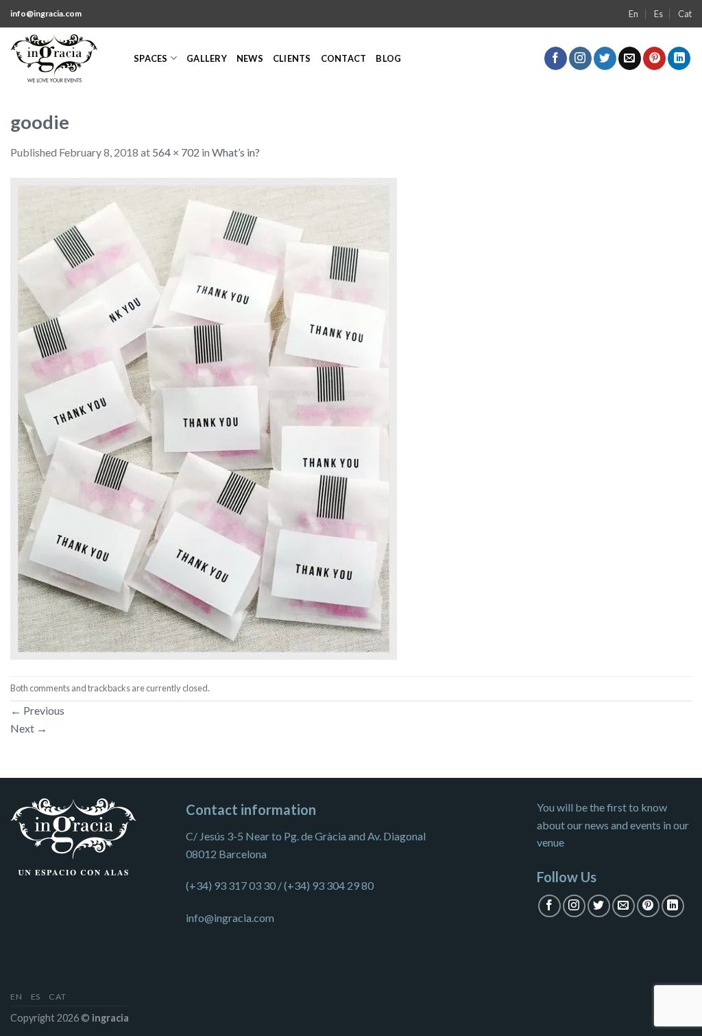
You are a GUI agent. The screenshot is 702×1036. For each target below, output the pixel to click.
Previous (37, 710)
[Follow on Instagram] (580, 58)
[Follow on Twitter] (605, 58)
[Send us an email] (629, 58)
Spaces (151, 58)
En (633, 13)
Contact (344, 58)
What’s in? (236, 152)
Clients (292, 58)
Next (28, 728)
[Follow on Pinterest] (654, 58)
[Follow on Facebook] (555, 58)
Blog (388, 58)
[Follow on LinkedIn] (679, 58)
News (250, 58)
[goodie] (203, 417)
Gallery (206, 58)
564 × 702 (175, 152)
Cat (685, 13)
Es (658, 13)
